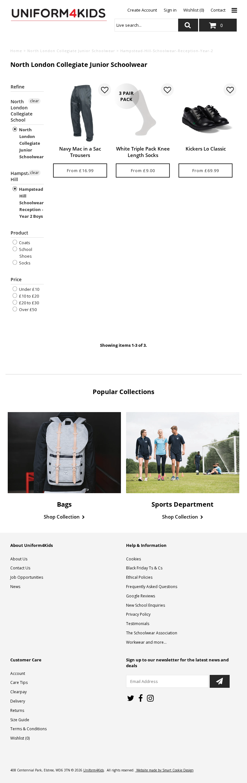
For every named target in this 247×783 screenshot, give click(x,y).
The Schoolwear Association (151, 633)
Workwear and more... (146, 642)
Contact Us (20, 568)
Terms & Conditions (28, 729)
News (15, 586)
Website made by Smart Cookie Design (164, 770)
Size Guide (19, 720)
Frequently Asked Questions (151, 586)
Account (17, 673)
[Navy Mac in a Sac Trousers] (80, 112)
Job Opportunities (26, 577)
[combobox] (146, 25)
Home (16, 50)
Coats (24, 242)
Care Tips (19, 682)
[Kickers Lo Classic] (205, 112)
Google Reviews (140, 596)
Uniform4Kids (93, 770)
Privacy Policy (138, 614)
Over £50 (27, 309)
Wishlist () (20, 738)
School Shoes (25, 252)
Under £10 (28, 289)
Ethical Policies (139, 577)
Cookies (133, 559)
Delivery (17, 701)
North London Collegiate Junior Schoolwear (71, 50)
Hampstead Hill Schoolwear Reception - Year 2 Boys (31, 202)
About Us (18, 559)
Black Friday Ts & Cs (144, 568)
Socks (24, 263)
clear (34, 101)
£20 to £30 (28, 303)
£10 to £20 (28, 296)
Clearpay (18, 692)
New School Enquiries (145, 605)
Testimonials (137, 623)
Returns (17, 710)
